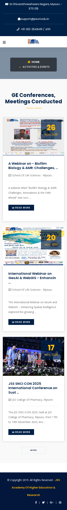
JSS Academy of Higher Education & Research (36, 487)
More (33, 450)
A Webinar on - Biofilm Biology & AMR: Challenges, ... (33, 165)
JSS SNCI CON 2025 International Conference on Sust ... (32, 388)
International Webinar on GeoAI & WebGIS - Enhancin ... (32, 278)
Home (35, 62)
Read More (22, 207)
